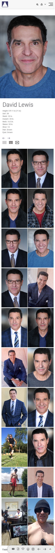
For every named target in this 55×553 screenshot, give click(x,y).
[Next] (9, 138)
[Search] (38, 4)
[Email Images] (17, 142)
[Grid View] (4, 142)
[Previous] (4, 138)
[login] (43, 4)
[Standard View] (11, 142)
